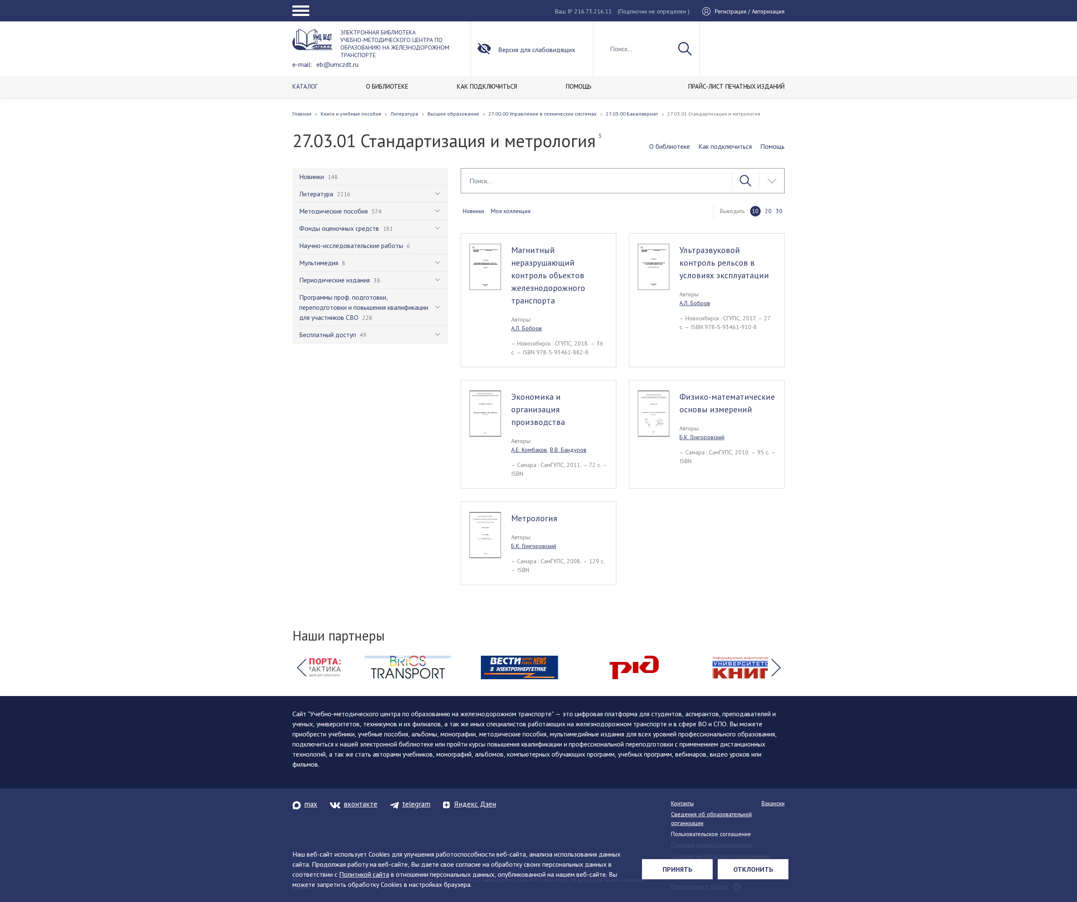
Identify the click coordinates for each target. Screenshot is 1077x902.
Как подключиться (725, 146)
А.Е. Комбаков (529, 450)
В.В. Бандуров (568, 450)
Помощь (772, 146)
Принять (677, 869)
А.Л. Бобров (526, 328)
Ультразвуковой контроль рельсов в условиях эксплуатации (724, 263)
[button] (301, 667)
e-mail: (302, 64)
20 (768, 211)
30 (779, 211)
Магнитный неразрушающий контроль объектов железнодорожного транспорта (548, 275)
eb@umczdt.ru (337, 64)
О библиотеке (669, 146)
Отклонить (753, 869)
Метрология (534, 518)
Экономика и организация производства (538, 409)
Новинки (473, 211)
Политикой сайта (364, 874)
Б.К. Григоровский (701, 437)
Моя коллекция (511, 211)
